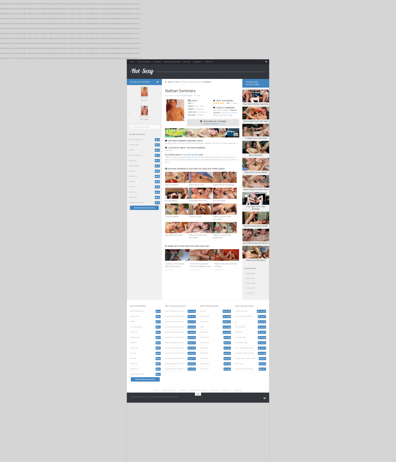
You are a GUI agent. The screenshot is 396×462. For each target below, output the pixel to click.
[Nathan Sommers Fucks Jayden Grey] (225, 227)
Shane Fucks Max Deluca (255, 260)
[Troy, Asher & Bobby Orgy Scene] (255, 96)
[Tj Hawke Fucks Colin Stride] (255, 130)
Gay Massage (251, 273)
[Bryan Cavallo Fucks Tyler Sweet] (255, 113)
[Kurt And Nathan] (225, 193)
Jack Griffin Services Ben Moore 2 (256, 243)
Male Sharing (250, 283)
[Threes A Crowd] (201, 209)
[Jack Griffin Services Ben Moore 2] (255, 235)
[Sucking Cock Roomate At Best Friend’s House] (177, 255)
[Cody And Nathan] (177, 209)
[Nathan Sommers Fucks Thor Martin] (201, 227)
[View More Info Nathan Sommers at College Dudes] (175, 110)
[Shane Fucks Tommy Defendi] (255, 164)
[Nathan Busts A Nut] (201, 177)
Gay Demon (250, 293)
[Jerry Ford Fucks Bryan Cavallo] (255, 218)
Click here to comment (229, 112)
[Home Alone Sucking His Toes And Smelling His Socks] (202, 255)
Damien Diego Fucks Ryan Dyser (255, 189)
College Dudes (186, 96)
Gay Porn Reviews (144, 62)
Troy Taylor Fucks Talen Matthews (255, 207)
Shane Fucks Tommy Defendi (255, 172)
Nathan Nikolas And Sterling (223, 185)
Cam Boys (157, 62)
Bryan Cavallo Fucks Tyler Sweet (255, 121)
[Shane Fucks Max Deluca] (255, 252)
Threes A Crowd (195, 216)
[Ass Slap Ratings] (177, 193)
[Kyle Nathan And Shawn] (177, 227)
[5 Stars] (223, 103)
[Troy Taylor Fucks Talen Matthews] (255, 198)
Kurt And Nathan (219, 200)
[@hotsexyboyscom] (157, 82)
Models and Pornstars (172, 62)
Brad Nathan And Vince (198, 200)
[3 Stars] (219, 103)
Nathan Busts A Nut (196, 185)
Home (132, 62)
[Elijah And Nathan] (177, 177)
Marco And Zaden (256, 155)
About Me (209, 62)
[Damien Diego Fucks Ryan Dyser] (255, 181)
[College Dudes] (202, 137)
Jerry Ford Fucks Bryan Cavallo (256, 226)
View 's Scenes (213, 124)
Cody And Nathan (172, 216)
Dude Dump (250, 278)
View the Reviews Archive (144, 208)
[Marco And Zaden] (255, 147)
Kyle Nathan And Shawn (174, 235)
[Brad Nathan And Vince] (201, 193)
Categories (197, 62)
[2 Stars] (216, 103)
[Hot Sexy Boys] (142, 72)
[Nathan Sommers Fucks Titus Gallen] (225, 209)
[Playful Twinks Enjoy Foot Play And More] (226, 255)
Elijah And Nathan (171, 185)
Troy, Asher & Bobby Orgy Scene (256, 104)
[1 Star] (214, 103)
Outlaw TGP (250, 288)
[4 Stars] (221, 103)
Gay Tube (186, 62)
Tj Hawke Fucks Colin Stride (256, 138)
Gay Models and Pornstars (191, 82)
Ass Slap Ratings (171, 200)
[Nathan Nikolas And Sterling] (225, 177)
